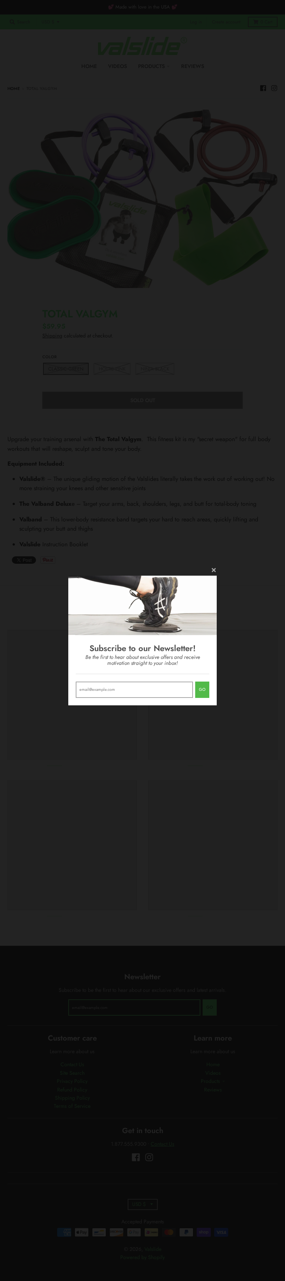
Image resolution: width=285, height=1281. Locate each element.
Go (202, 689)
